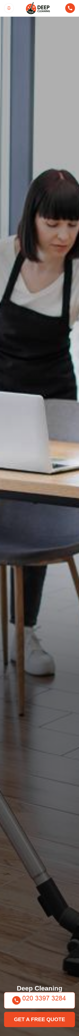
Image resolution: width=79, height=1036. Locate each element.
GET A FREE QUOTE (39, 1019)
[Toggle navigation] (9, 8)
